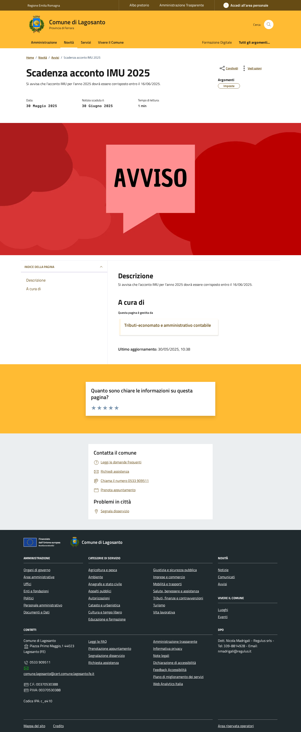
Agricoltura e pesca (102, 569)
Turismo (159, 605)
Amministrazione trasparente (175, 641)
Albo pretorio (139, 5)
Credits (58, 725)
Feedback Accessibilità (169, 669)
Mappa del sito (34, 725)
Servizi (86, 42)
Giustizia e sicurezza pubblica (175, 569)
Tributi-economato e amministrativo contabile (167, 325)
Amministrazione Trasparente (182, 5)
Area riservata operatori (236, 725)
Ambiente (95, 577)
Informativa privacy (167, 648)
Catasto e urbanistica (104, 605)
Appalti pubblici (99, 591)
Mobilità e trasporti (167, 584)
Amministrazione (44, 42)
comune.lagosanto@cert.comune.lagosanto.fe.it (59, 673)
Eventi (223, 616)
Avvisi (222, 584)
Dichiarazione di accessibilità (174, 662)
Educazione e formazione (107, 619)
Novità (69, 42)
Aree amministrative (39, 577)
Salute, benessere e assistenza (176, 591)
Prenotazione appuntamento (109, 648)
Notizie (223, 569)
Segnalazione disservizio (106, 655)
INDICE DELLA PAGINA (39, 266)
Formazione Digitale (217, 42)
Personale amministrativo (43, 605)
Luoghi (223, 609)
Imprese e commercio (169, 577)
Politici (29, 598)
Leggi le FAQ (97, 641)
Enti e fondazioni (36, 591)
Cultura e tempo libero (105, 612)
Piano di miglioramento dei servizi (178, 676)
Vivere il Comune (111, 42)
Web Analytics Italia (168, 683)
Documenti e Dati (37, 612)
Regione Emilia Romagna (44, 5)
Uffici (27, 584)
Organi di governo (37, 569)
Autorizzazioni (99, 598)
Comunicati (226, 577)
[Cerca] (268, 24)
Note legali (161, 655)
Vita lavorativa (164, 612)
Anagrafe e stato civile (105, 584)
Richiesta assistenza (103, 662)
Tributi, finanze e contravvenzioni (178, 598)
